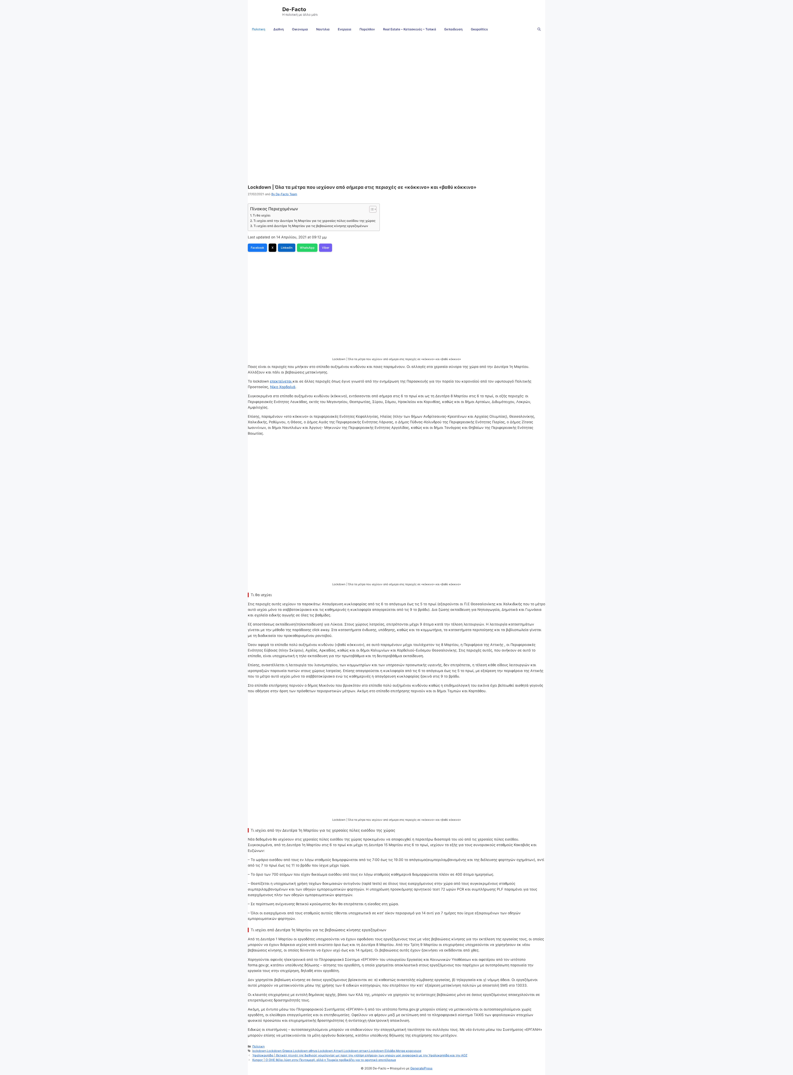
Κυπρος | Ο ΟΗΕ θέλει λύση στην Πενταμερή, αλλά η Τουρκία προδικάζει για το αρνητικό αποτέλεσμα (324, 1060)
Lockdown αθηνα (305, 1050)
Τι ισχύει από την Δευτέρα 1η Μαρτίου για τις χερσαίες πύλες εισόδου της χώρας (314, 221)
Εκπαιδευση (453, 29)
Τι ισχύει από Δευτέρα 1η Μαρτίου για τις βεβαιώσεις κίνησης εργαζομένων (311, 226)
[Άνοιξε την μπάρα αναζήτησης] (539, 29)
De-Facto (294, 9)
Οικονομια (300, 29)
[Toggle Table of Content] (370, 209)
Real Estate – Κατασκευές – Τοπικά (409, 29)
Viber (325, 247)
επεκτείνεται (281, 381)
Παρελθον (367, 29)
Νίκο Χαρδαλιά (282, 387)
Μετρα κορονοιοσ (408, 1050)
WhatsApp (307, 247)
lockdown (259, 1050)
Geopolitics (479, 29)
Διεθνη (278, 29)
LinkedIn (286, 247)
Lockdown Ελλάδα (382, 1050)
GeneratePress (421, 1068)
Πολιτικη (258, 29)
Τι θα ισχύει (261, 215)
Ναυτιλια (323, 29)
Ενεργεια (344, 29)
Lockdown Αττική (330, 1050)
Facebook (257, 247)
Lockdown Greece (279, 1050)
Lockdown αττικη (356, 1050)
